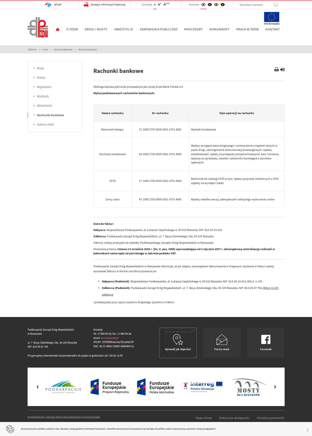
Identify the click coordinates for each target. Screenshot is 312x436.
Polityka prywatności (271, 418)
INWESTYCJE (123, 29)
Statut (41, 78)
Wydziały (43, 96)
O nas (45, 49)
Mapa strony (204, 418)
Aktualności (44, 106)
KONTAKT (273, 29)
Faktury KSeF (45, 125)
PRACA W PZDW (247, 29)
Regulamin (44, 87)
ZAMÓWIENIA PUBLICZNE (158, 29)
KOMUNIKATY (219, 29)
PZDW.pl (32, 49)
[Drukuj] (277, 70)
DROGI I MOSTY (96, 29)
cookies (49, 428)
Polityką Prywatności (95, 428)
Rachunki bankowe (50, 115)
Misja (40, 68)
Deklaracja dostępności (234, 418)
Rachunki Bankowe (63, 49)
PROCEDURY (193, 29)
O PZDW (72, 29)
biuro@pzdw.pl (109, 338)
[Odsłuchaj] (282, 70)
